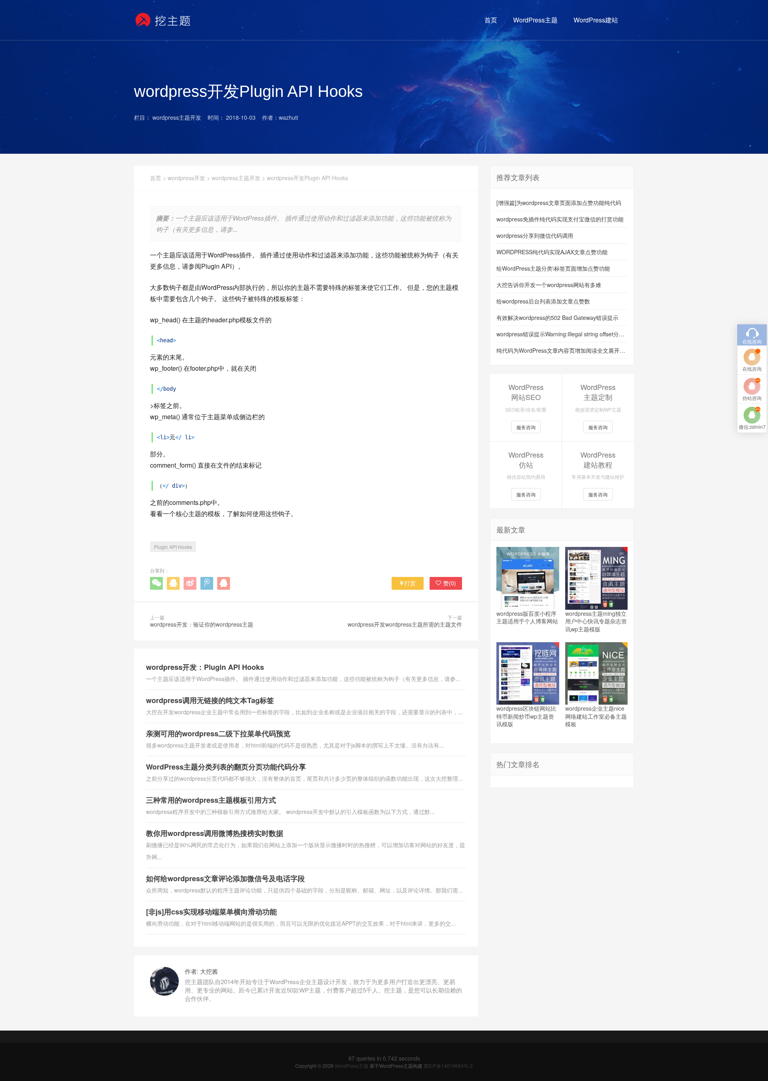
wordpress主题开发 (236, 178)
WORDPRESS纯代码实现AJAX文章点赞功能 (552, 252)
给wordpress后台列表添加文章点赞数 (543, 301)
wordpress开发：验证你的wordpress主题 (201, 624)
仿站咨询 (752, 397)
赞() (449, 583)
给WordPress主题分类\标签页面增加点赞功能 (553, 268)
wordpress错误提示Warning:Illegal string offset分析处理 (562, 334)
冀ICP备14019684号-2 (448, 1065)
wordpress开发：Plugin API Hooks (205, 667)
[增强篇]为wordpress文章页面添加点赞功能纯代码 (558, 203)
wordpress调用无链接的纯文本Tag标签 (210, 700)
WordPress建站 (596, 19)
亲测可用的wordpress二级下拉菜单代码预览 (218, 733)
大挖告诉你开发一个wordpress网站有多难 (548, 285)
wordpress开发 (186, 178)
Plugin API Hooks (173, 546)
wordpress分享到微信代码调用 (534, 235)
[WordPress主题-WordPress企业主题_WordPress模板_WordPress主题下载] (163, 20)
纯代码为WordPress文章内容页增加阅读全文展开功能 (562, 350)
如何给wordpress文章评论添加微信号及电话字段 (225, 878)
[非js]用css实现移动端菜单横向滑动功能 (211, 911)
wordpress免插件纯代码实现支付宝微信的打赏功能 (560, 219)
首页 (490, 19)
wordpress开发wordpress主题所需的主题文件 (405, 624)
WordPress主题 (535, 19)
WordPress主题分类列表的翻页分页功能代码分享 (226, 767)
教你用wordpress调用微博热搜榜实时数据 (214, 833)
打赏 (410, 583)
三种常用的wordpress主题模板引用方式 (211, 800)
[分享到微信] (156, 583)
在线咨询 (752, 368)
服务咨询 (526, 427)
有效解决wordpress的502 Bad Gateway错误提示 (557, 317)
